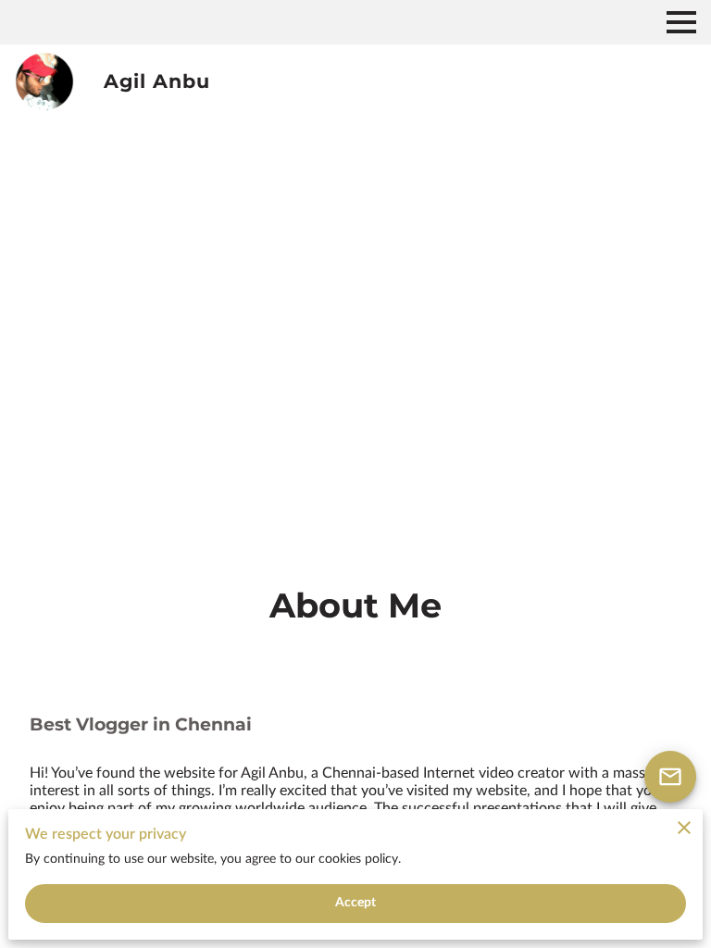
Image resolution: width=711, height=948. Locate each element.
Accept (356, 902)
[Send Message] (670, 777)
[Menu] (681, 22)
